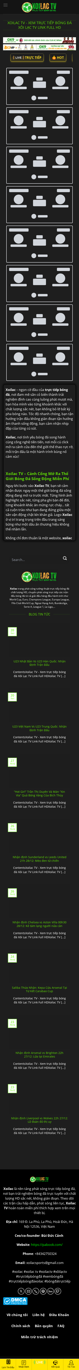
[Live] (39, 1364)
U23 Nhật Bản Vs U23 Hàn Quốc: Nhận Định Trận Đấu (40, 688)
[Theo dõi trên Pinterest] (43, 1316)
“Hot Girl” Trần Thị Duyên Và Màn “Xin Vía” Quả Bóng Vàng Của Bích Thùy (39, 818)
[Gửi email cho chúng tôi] (28, 1316)
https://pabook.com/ (47, 1270)
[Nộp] (65, 583)
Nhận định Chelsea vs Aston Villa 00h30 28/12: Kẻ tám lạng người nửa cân (39, 949)
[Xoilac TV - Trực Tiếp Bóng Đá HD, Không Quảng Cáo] (39, 7)
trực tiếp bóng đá (61, 1213)
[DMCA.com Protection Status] (39, 1326)
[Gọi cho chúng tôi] (35, 1316)
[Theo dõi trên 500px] (50, 1316)
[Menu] (5, 5)
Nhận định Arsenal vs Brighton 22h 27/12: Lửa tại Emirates (39, 1079)
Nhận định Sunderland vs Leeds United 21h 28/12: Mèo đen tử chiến (39, 884)
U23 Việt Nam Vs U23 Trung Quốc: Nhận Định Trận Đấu (39, 753)
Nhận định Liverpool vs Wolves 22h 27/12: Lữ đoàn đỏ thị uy (39, 1144)
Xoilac (13, 613)
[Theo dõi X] (21, 1316)
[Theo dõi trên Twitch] (57, 1316)
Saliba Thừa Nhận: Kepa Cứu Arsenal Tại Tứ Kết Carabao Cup (39, 1014)
